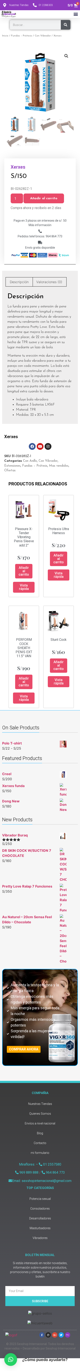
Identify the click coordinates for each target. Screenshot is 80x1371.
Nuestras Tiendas (40, 1104)
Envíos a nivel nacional (40, 1123)
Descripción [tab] (19, 282)
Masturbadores (40, 1228)
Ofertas (10, 470)
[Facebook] (32, 446)
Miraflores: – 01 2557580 (40, 1164)
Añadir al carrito (43, 198)
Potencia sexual (40, 1198)
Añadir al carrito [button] (24, 571)
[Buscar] (65, 25)
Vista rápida (24, 587)
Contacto (40, 1143)
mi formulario (40, 1152)
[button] (75, 13)
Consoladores (40, 1208)
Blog (40, 1133)
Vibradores (40, 1238)
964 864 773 (55, 1172)
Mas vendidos (58, 466)
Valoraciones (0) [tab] (49, 282)
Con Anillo (30, 461)
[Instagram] (48, 446)
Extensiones (12, 466)
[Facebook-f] (41, 1334)
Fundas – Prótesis (21, 35)
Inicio (5, 35)
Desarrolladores (40, 1218)
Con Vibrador (43, 35)
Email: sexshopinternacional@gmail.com (41, 1181)
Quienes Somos (40, 1113)
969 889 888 (28, 1172)
